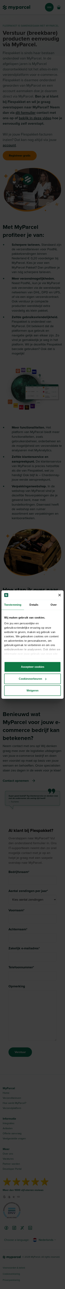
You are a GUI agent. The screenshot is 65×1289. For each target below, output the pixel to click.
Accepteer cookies (32, 666)
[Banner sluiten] (59, 595)
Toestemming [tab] (12, 604)
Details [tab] (33, 604)
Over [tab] (54, 604)
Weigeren (32, 690)
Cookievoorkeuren (30, 678)
